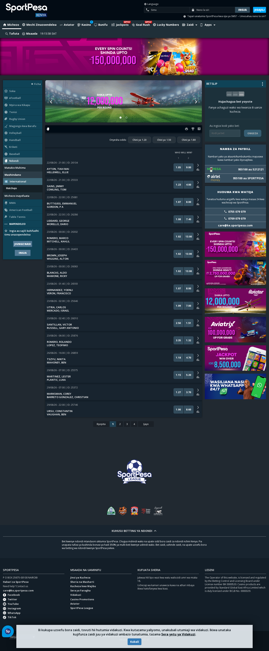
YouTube (13, 604)
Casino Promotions (82, 599)
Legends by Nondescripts (158, 510)
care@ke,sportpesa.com (18, 590)
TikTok (12, 617)
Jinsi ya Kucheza (80, 577)
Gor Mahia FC (111, 510)
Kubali (134, 642)
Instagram (14, 608)
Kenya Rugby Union (146, 510)
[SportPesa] (33, 10)
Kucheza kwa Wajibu (83, 586)
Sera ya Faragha (80, 590)
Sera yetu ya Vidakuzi (178, 634)
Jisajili (259, 10)
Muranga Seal (123, 510)
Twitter (12, 599)
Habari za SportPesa (16, 582)
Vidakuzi (75, 595)
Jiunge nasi (22, 244)
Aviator (75, 603)
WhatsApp (14, 613)
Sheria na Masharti (82, 582)
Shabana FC (134, 510)
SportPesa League (81, 608)
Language (153, 4)
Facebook (14, 595)
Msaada (31, 33)
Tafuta (14, 33)
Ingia (23, 253)
